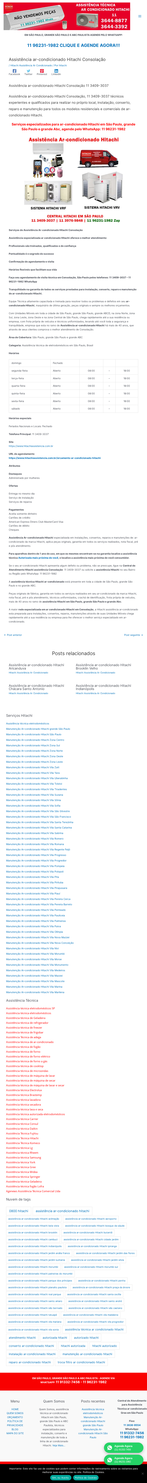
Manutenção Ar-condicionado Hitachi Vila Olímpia (34, 931)
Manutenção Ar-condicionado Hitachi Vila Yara (33, 772)
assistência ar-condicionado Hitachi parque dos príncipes (40, 1280)
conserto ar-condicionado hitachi (31, 1346)
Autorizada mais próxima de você (38, 557)
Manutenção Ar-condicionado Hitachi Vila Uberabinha (37, 778)
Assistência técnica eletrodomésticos (27, 723)
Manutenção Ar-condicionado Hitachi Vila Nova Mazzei (37, 937)
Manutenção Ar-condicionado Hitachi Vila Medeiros (35, 970)
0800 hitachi (18, 1211)
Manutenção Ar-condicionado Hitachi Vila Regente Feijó (38, 849)
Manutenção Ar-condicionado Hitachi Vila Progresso (36, 855)
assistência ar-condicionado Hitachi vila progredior (95, 1321)
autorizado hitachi (86, 1337)
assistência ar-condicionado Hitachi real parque (34, 1294)
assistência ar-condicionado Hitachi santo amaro (35, 1301)
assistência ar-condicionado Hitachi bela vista (33, 1225)
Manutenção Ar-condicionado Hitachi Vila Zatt (32, 767)
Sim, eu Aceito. (61, 1477)
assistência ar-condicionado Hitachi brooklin (32, 1232)
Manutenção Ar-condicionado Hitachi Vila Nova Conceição (40, 942)
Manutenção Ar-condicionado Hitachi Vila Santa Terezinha (39, 822)
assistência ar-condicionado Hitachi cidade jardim (91, 1239)
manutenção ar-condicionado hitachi (87, 1354)
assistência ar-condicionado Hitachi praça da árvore (101, 1287)
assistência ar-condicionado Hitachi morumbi (33, 1266)
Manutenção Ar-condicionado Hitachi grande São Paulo (38, 728)
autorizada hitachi (55, 1337)
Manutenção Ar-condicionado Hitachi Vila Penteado (36, 909)
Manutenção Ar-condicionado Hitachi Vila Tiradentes (36, 789)
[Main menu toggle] (140, 16)
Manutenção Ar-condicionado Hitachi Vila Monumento (37, 964)
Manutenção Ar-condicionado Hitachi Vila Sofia (33, 805)
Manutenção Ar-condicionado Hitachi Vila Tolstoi (34, 783)
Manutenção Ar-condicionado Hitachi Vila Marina (34, 986)
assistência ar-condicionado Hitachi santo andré (95, 1301)
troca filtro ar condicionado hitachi (81, 1362)
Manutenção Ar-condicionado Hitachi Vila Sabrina (34, 833)
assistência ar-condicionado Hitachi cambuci (33, 1239)
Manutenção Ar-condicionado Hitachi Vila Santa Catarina (39, 827)
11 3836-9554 (132, 1425)
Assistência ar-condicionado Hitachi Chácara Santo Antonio (36, 687)
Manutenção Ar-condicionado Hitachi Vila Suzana (34, 794)
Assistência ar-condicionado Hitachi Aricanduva (36, 666)
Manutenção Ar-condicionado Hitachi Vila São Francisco (38, 816)
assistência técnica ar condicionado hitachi (94, 1329)
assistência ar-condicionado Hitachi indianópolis (35, 1246)
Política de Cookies (86, 1477)
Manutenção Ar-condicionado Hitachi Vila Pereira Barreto (39, 904)
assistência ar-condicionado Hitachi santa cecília (94, 1294)
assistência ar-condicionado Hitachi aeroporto (91, 1218)
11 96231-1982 (95, 1382)
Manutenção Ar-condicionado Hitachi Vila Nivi (32, 948)
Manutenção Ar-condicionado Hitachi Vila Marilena (35, 992)
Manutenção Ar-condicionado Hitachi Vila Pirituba (34, 882)
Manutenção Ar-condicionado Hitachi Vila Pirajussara (36, 888)
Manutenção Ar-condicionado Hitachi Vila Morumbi (35, 953)
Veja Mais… (58, 1445)
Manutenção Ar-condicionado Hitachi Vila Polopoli (34, 871)
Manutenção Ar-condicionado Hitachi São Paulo (33, 734)
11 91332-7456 (68, 1382)
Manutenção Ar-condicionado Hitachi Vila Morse (34, 959)
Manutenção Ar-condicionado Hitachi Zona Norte (34, 750)
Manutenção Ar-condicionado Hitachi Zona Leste (34, 761)
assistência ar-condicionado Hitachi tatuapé (32, 1314)
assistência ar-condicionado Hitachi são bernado (35, 1308)
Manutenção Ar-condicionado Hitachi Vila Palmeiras (36, 921)
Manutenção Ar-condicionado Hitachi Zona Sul (33, 745)
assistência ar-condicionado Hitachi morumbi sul (91, 1266)
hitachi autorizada (73, 1346)
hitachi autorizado (104, 1346)
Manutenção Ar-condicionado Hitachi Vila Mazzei (34, 975)
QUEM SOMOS (15, 1413)
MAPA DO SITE (15, 1433)
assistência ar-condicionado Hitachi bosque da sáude (95, 1225)
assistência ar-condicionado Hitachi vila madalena (90, 1314)
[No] (142, 1473)
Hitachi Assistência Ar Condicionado (31, 65)
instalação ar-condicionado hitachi (32, 1354)
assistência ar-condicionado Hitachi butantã (87, 1232)
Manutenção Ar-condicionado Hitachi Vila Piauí (33, 893)
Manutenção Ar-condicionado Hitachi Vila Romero (34, 838)
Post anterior (13, 635)
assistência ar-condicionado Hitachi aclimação (33, 1218)
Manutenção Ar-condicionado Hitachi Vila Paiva (33, 926)
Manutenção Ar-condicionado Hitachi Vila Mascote (35, 981)
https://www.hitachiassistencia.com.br (31, 446)
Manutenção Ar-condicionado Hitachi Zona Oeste (34, 756)
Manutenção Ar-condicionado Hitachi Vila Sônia (33, 800)
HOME (15, 1409)
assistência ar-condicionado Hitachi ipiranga (92, 1246)
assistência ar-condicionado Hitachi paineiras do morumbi (40, 1273)
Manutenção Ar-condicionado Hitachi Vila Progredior (36, 860)
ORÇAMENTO (15, 1417)
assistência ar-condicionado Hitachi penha (101, 1280)
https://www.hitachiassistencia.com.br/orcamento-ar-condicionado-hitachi (55, 458)
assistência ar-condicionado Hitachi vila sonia (33, 1329)
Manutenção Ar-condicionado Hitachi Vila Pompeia (35, 866)
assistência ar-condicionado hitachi (62, 1211)
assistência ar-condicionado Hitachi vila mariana (34, 1321)
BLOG (15, 1429)
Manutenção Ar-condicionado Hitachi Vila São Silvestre (38, 811)
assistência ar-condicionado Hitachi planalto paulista (37, 1287)
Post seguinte (133, 635)
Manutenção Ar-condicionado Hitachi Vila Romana (35, 844)
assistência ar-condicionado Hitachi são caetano (95, 1308)
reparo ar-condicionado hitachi (30, 1362)
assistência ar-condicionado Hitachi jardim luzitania (36, 1259)
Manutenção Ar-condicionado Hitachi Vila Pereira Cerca (38, 899)
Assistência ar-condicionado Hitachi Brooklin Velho (103, 666)
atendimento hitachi (22, 1337)
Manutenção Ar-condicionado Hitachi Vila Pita (32, 877)
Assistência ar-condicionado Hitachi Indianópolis (103, 687)
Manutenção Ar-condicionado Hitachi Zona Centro (35, 739)
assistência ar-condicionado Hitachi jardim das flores (105, 1253)
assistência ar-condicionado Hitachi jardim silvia (97, 1259)
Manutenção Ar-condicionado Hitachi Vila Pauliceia (35, 915)
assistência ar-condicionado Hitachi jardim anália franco (39, 1253)
